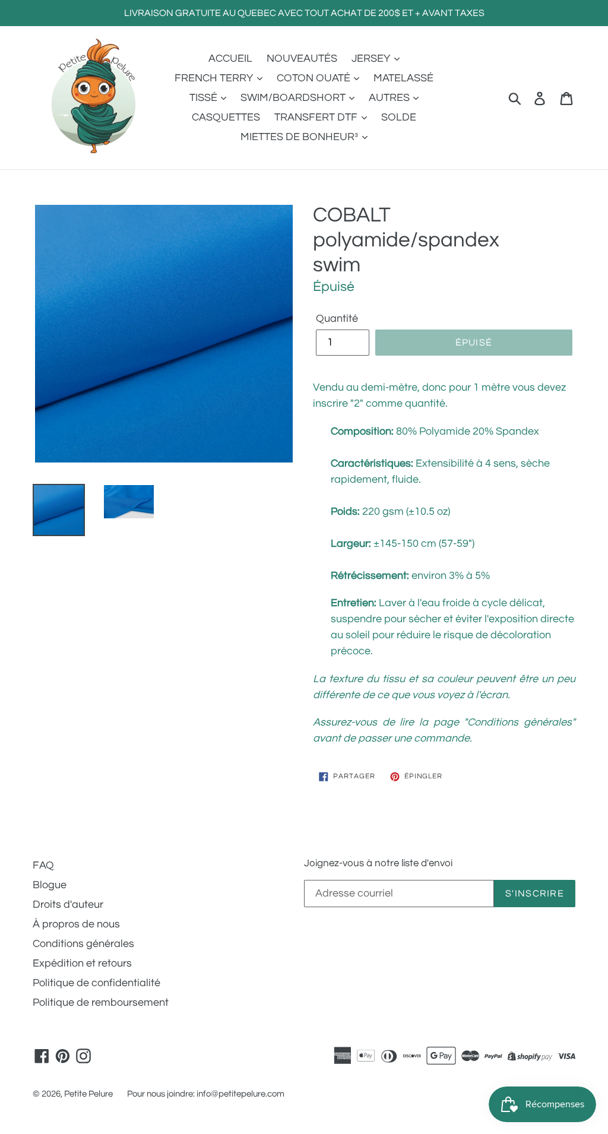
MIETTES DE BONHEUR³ (300, 136)
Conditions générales (83, 943)
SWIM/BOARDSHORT (294, 97)
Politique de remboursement (101, 1002)
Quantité (337, 318)
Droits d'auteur (68, 904)
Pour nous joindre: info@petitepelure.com (205, 1093)
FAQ (43, 865)
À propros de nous (76, 924)
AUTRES (390, 97)
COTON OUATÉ (315, 78)
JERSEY (372, 58)
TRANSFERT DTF (317, 117)
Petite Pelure (88, 1093)
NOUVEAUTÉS (302, 58)
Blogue (49, 885)
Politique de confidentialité (96, 983)
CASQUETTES (226, 117)
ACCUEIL (230, 58)
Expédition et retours (82, 963)
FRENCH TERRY (215, 78)
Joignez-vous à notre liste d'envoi (378, 863)
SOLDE (398, 117)
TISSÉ (204, 97)
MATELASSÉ (403, 78)
